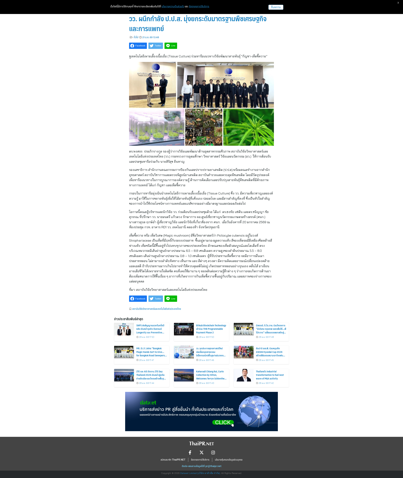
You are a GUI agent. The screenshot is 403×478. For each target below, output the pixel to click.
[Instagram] (213, 452)
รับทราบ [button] (276, 7)
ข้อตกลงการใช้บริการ (199, 6)
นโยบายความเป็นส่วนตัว (173, 6)
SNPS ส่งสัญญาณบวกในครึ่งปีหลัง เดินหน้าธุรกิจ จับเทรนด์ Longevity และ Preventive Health (150, 330)
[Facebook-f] (190, 452)
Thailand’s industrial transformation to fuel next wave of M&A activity (270, 375)
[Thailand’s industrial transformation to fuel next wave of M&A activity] (244, 375)
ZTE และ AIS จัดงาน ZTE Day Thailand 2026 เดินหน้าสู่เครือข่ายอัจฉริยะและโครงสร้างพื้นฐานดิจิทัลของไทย (151, 376)
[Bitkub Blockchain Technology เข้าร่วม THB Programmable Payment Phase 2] (184, 329)
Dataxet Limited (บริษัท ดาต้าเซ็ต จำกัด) (200, 473)
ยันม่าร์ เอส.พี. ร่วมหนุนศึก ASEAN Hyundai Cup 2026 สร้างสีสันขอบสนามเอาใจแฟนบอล (269, 353)
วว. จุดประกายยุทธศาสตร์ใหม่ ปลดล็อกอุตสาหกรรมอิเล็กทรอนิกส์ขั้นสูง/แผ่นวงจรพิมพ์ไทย (210, 353)
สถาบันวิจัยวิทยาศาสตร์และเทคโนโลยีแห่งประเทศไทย (156, 309)
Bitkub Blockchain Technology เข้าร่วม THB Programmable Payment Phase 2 (211, 328)
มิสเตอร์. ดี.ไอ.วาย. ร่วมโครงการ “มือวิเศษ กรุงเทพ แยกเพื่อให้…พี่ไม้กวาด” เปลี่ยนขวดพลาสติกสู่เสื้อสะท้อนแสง (271, 330)
